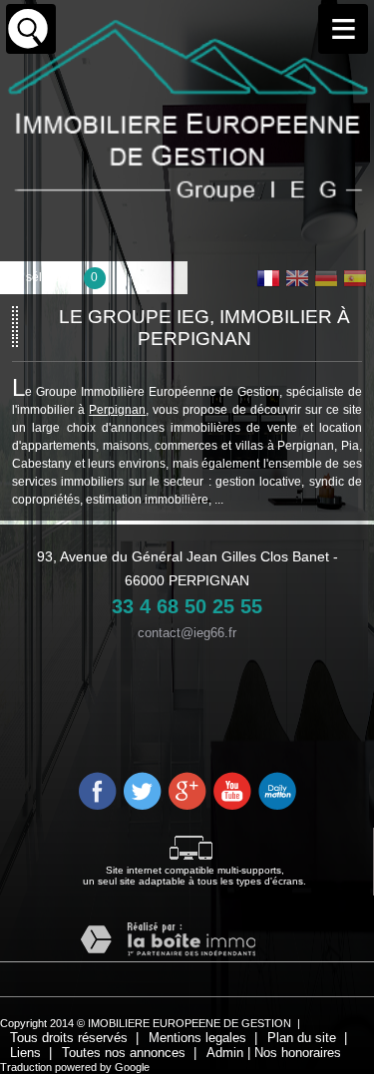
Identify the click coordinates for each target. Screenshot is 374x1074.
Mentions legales (197, 1037)
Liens (25, 1052)
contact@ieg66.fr (187, 633)
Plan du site (301, 1037)
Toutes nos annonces (124, 1052)
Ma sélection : (52, 277)
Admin (224, 1052)
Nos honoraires (297, 1052)
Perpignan (117, 410)
